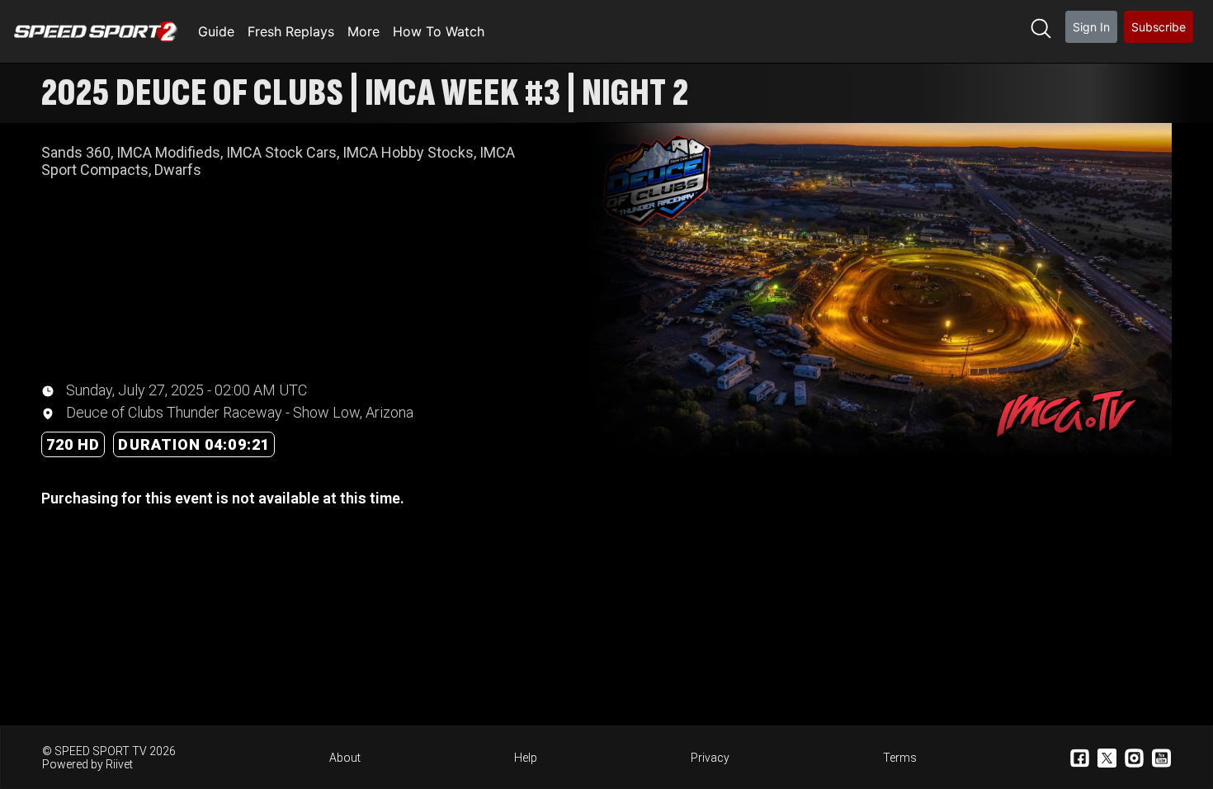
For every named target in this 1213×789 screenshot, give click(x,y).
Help (525, 757)
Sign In (1091, 27)
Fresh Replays (291, 31)
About (345, 757)
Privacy (710, 757)
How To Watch (438, 31)
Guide (216, 31)
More (363, 31)
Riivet (119, 764)
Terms (900, 757)
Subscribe (1158, 27)
